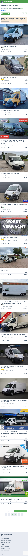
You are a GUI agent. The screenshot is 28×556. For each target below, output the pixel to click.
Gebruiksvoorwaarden (5, 548)
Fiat (2, 5)
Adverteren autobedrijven (6, 540)
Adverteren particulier (5, 542)
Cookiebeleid (3, 554)
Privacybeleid (3, 552)
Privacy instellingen (5, 550)
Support (2, 544)
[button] (26, 445)
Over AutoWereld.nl (5, 538)
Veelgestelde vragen (5, 546)
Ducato (5, 5)
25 (22, 514)
